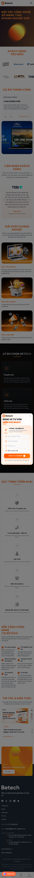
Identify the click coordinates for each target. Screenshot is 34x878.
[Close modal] (30, 416)
